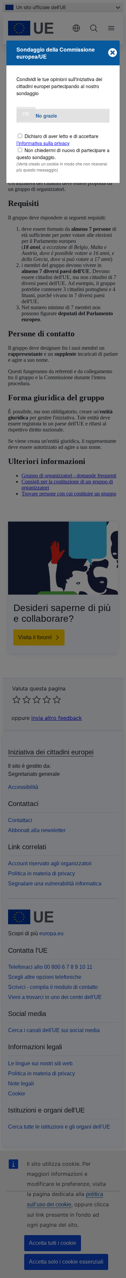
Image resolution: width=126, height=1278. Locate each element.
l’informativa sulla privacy (43, 143)
